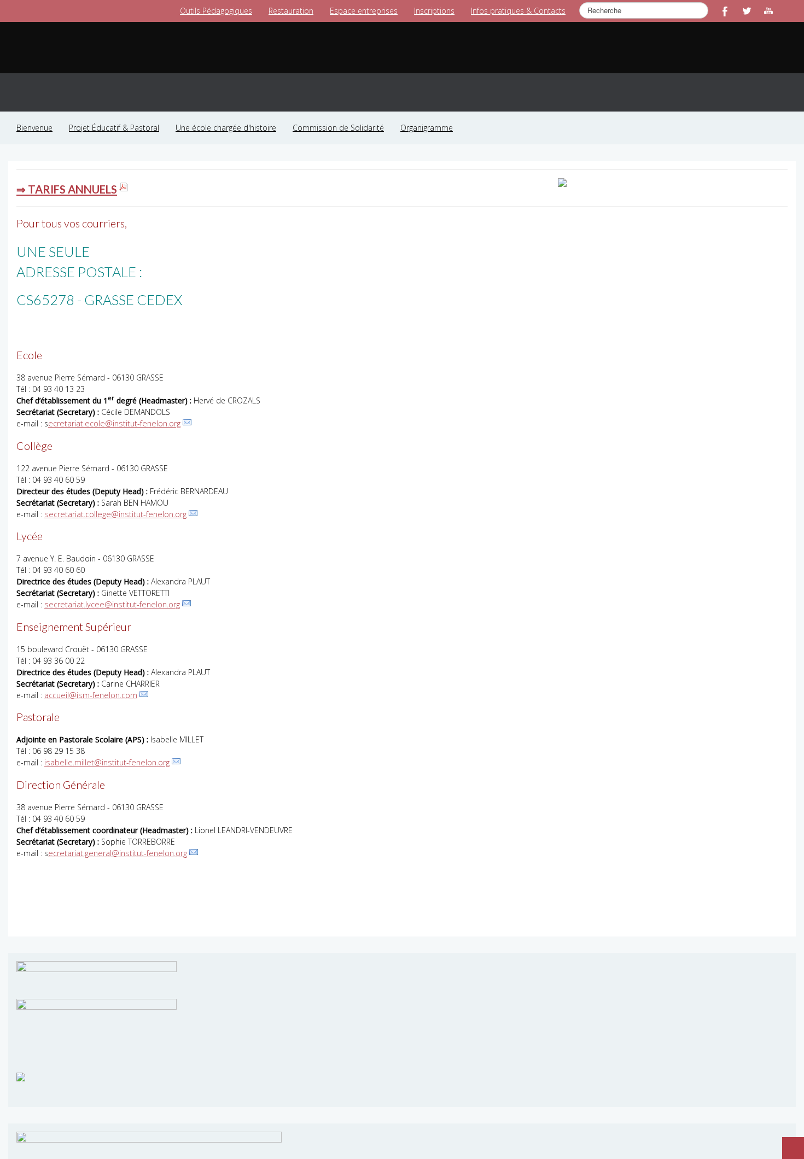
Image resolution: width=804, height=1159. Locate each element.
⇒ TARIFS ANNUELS (65, 178)
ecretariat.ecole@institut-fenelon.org (112, 412)
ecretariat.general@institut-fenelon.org (115, 840)
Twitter (747, 11)
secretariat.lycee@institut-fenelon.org (109, 592)
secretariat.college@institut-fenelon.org (113, 502)
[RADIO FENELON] (20, 1062)
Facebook (725, 11)
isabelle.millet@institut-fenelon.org (104, 750)
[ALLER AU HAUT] (787, 1142)
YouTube (768, 11)
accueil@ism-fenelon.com (89, 682)
